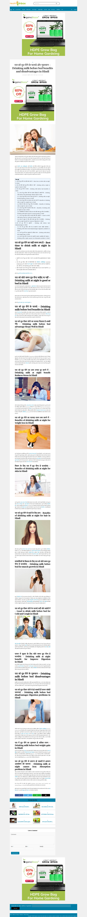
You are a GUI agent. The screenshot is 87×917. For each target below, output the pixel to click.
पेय (32, 62)
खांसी (49, 646)
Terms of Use (26, 914)
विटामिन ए (43, 507)
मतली (22, 733)
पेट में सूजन (30, 264)
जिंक (38, 552)
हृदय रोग (41, 601)
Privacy (17, 914)
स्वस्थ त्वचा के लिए (23, 502)
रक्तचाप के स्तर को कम (41, 410)
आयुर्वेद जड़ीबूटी (40, 9)
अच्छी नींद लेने (34, 286)
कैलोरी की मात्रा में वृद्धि (29, 752)
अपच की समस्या (21, 666)
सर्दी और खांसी (17, 643)
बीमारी (13, 9)
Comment (13, 834)
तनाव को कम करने (30, 405)
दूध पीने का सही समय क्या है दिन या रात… (25, 273)
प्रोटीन (18, 166)
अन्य (62, 9)
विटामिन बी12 (31, 552)
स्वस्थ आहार (53, 9)
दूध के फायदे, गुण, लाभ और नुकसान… (24, 302)
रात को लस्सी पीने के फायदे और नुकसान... (24, 821)
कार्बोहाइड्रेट (25, 166)
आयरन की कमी (47, 778)
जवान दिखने (27, 503)
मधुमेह (46, 601)
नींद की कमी (19, 312)
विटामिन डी (19, 596)
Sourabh (25, 74)
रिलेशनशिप (58, 9)
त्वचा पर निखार (19, 503)
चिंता (30, 408)
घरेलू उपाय (23, 9)
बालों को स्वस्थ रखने (26, 549)
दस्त (33, 733)
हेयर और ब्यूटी (34, 9)
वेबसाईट (41, 846)
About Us (14, 914)
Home (11, 914)
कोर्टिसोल (24, 411)
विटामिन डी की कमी (34, 599)
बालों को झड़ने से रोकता (36, 550)
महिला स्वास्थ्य (28, 9)
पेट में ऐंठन (26, 733)
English (75, 9)
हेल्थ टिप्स (45, 9)
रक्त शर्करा (39, 458)
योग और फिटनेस (18, 9)
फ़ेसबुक (23, 790)
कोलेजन (26, 505)
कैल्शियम (48, 549)
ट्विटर (28, 790)
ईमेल (26, 846)
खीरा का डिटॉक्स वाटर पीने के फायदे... (48, 806)
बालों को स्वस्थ (35, 554)
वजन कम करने (29, 461)
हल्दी (26, 645)
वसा (21, 166)
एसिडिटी (35, 667)
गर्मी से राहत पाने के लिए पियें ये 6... (47, 821)
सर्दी (46, 646)
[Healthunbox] (18, 3)
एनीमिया (16, 776)
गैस (29, 733)
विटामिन (31, 166)
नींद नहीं (27, 363)
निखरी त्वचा (24, 507)
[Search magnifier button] (56, 3)
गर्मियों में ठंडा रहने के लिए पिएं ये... (24, 806)
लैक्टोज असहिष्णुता (41, 262)
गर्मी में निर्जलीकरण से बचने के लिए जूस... (47, 814)
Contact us (21, 914)
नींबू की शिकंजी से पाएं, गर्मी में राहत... (24, 814)
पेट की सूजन (31, 666)
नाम (12, 846)
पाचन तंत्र (26, 291)
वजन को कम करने (32, 453)
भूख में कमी (17, 460)
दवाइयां (49, 9)
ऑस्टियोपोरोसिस (30, 601)
